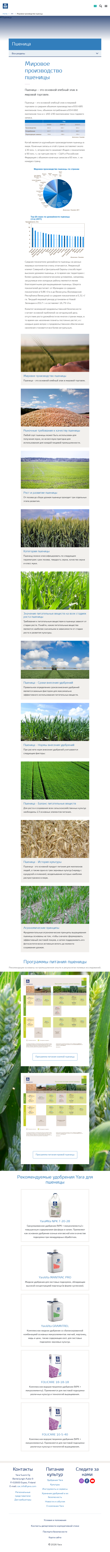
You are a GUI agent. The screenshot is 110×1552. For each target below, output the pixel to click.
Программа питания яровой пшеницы (55, 1155)
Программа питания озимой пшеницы (55, 1057)
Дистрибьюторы (22, 1500)
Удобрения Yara (55, 1480)
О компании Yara (55, 1506)
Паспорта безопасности (55, 1532)
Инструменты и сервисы (55, 1489)
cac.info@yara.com (26, 1486)
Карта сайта (55, 1538)
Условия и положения (55, 1520)
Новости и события (55, 1502)
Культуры (55, 1485)
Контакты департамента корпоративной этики (55, 1526)
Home (5, 14)
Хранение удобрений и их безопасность (55, 1495)
